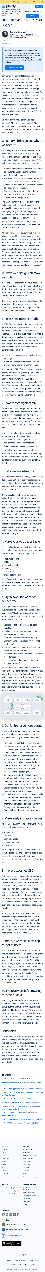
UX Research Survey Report (10, 1191)
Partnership (26, 1152)
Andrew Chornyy (17, 32)
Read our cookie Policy (33, 11)
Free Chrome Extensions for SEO (17, 1229)
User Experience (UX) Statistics (11, 1188)
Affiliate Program (28, 1149)
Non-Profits (26, 1168)
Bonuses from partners (30, 1155)
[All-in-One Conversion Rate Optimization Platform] (9, 6)
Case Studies (6, 1158)
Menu (38, 6)
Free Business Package (30, 1177)
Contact (4, 1152)
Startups (25, 1174)
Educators (26, 1171)
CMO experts (26, 1198)
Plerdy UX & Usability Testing (16, 1224)
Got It (32, 16)
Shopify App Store (13, 1243)
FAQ (3, 1168)
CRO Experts (26, 1202)
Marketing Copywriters (29, 1195)
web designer (18, 205)
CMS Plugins (26, 1165)
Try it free (22, 1262)
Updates (4, 1165)
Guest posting (27, 1161)
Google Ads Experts (29, 1192)
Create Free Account (14, 68)
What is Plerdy (22, 1268)
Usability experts (28, 1205)
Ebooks (4, 1161)
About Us (4, 1149)
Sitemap (4, 1171)
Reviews (4, 1155)
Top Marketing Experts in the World (30, 1188)
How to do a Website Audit (9, 1194)
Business (5, 41)
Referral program (28, 1158)
